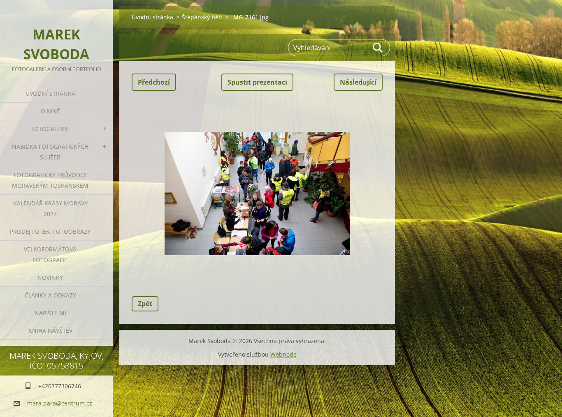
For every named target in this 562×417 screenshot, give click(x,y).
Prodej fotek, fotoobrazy (50, 231)
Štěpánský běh (202, 17)
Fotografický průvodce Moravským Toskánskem (50, 180)
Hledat (378, 47)
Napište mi (50, 313)
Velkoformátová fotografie (50, 254)
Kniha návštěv (50, 330)
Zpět (145, 303)
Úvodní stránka (50, 93)
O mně (50, 111)
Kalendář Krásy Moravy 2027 (50, 208)
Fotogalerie (50, 129)
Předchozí (154, 82)
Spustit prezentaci (257, 82)
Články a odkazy (50, 295)
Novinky (50, 277)
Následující (358, 82)
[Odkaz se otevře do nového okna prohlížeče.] (257, 193)
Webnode (283, 354)
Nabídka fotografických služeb (50, 152)
